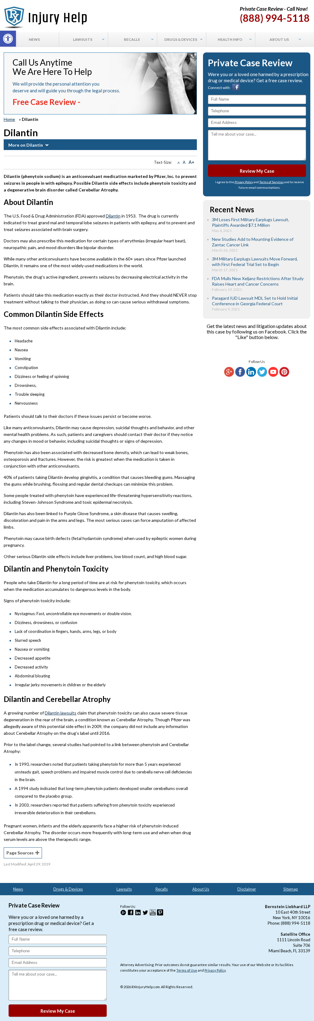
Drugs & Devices (68, 889)
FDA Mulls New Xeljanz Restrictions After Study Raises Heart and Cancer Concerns (258, 281)
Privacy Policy (244, 182)
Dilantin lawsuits (60, 712)
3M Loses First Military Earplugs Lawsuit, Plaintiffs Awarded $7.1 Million (250, 222)
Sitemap (290, 889)
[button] (8, 39)
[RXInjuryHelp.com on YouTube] (273, 375)
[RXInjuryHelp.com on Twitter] (262, 375)
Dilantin (113, 215)
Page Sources (20, 852)
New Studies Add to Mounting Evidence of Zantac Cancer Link (252, 242)
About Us (200, 889)
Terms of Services (271, 182)
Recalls (161, 889)
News (18, 889)
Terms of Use (186, 970)
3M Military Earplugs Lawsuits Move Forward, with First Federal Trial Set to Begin (255, 261)
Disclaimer (246, 889)
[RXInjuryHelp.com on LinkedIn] (251, 375)
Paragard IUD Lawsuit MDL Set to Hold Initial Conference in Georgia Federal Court (255, 300)
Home (9, 119)
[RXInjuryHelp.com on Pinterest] (284, 375)
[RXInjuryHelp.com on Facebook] (240, 375)
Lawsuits (124, 889)
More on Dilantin (25, 145)
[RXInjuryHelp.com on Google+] (229, 375)
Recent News (232, 209)
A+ (191, 162)
